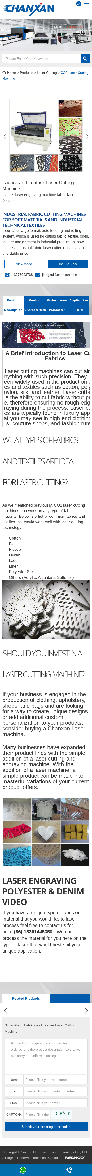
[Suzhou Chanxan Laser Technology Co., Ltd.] (46, 9)
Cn (79, 3)
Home (11, 73)
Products (26, 73)
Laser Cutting (47, 73)
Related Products (26, 998)
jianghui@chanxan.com (59, 275)
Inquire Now (68, 264)
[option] (46, 35)
